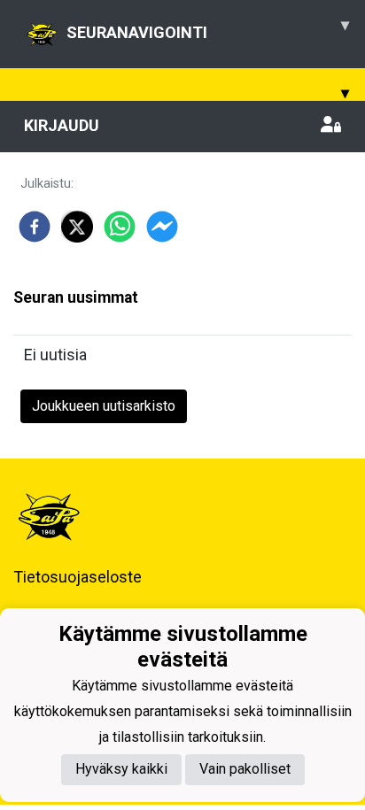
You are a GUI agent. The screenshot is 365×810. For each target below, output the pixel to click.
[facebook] (34, 227)
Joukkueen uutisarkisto (103, 405)
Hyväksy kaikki (121, 768)
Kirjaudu (61, 125)
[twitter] (77, 227)
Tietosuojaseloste (77, 576)
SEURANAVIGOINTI (207, 28)
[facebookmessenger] (162, 227)
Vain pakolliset (245, 768)
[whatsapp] (120, 227)
